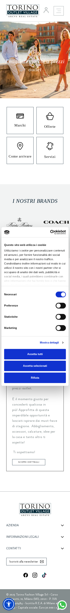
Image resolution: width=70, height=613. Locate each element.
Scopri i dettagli (28, 462)
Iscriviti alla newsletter (23, 561)
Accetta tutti (35, 354)
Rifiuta (35, 377)
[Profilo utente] (46, 10)
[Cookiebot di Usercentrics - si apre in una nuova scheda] (50, 232)
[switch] (61, 305)
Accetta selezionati (35, 365)
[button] (9, 604)
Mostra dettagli (49, 342)
